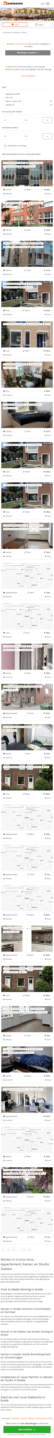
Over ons (24, 1418)
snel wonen (6, 1418)
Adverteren (15, 1418)
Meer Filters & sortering (17, 146)
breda (20, 1259)
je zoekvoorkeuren (20, 44)
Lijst (16, 25)
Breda (24, 33)
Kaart (40, 25)
